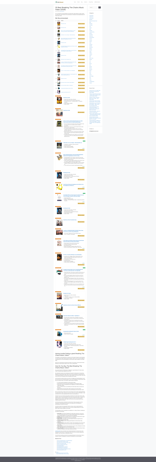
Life (90, 62)
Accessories (91, 15)
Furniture (90, 44)
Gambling (91, 47)
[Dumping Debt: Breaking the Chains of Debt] (58, 88)
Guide (90, 51)
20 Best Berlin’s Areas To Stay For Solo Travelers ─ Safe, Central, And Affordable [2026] (94, 104)
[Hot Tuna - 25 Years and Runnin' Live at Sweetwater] (58, 70)
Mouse (90, 63)
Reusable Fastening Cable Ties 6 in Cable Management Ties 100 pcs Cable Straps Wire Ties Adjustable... (73, 270)
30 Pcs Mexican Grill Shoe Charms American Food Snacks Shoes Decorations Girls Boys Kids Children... (73, 241)
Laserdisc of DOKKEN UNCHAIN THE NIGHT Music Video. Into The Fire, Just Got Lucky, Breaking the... (73, 231)
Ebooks (90, 33)
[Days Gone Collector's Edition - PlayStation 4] (58, 85)
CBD (90, 29)
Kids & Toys (91, 58)
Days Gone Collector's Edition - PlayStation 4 (67, 85)
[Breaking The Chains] (58, 78)
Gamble (90, 45)
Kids (90, 56)
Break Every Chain (63, 23)
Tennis (90, 74)
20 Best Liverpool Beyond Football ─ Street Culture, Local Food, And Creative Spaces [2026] (95, 95)
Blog (90, 22)
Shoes (90, 70)
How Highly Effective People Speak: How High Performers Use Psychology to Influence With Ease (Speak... (73, 196)
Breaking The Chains (64, 78)
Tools (90, 78)
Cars (90, 26)
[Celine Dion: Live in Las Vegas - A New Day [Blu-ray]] (58, 35)
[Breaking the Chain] (58, 42)
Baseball (90, 19)
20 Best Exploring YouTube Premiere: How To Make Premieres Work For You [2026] (95, 118)
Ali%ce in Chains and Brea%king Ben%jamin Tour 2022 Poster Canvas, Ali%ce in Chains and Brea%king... (73, 122)
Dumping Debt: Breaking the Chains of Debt (67, 88)
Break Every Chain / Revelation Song (66, 59)
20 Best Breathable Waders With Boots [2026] (62, 453)
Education (91, 34)
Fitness (90, 41)
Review (90, 67)
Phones (90, 66)
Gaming (90, 49)
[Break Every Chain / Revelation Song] (58, 59)
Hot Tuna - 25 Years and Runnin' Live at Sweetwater (68, 70)
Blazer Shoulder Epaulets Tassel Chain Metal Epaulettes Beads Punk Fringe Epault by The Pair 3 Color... (73, 155)
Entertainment (91, 37)
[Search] (99, 7)
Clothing (90, 30)
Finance (90, 40)
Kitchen (90, 59)
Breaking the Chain (63, 42)
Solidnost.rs (79, 460)
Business (90, 23)
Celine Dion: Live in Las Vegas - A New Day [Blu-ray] (72, 142)
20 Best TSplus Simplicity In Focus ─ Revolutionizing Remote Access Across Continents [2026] (95, 114)
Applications (91, 16)
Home (90, 55)
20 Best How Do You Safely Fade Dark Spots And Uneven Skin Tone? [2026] (94, 91)
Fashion (90, 38)
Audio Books (91, 18)
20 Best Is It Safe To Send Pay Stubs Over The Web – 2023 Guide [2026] (94, 98)
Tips (90, 77)
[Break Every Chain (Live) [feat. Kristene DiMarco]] (58, 82)
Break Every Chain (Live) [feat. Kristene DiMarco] (67, 82)
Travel (90, 80)
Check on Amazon (81, 23)
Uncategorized (91, 81)
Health (90, 52)
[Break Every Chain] (58, 23)
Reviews (90, 69)
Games (90, 48)
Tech (90, 73)
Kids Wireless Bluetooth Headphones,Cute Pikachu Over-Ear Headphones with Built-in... (73, 185)
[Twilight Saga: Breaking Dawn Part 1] (58, 92)
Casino (90, 27)
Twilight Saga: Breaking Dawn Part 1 (66, 92)
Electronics (91, 36)
